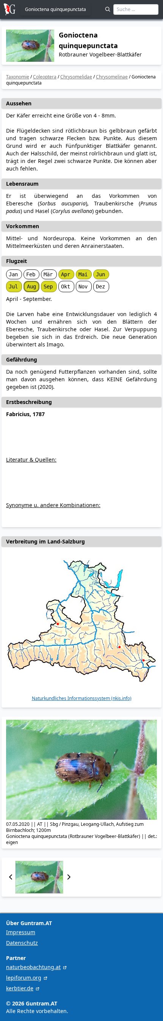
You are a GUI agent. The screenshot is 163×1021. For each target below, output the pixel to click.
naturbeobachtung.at (33, 967)
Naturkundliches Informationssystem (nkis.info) (82, 698)
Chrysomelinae (112, 77)
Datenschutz (22, 942)
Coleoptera (44, 77)
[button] (10, 877)
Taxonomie (17, 77)
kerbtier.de (19, 988)
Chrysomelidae (76, 77)
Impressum (20, 932)
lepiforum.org (23, 977)
